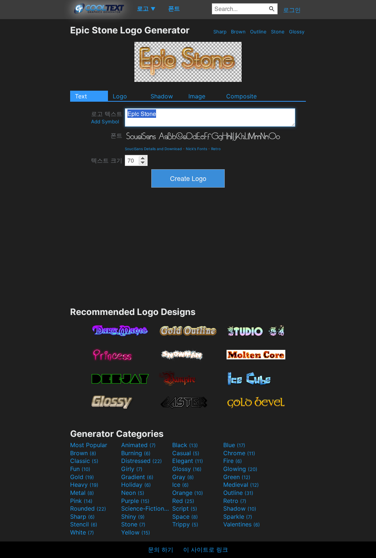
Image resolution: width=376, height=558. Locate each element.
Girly (131, 468)
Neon (132, 492)
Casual (185, 453)
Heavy (84, 484)
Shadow (162, 96)
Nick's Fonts (196, 148)
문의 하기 (160, 549)
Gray (183, 477)
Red (183, 500)
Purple (135, 500)
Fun (80, 468)
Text (81, 96)
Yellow (135, 532)
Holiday (136, 484)
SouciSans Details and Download (153, 148)
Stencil (83, 524)
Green (236, 477)
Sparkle (237, 516)
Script (184, 508)
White (82, 532)
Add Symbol (105, 121)
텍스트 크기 (106, 160)
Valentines (241, 524)
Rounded (88, 508)
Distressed (141, 460)
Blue (234, 445)
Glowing (240, 468)
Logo (120, 96)
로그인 (292, 10)
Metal (82, 492)
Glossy (297, 32)
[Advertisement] (35, 135)
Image (196, 96)
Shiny (133, 516)
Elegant (187, 460)
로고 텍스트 (106, 117)
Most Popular (88, 445)
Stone (278, 32)
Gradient (137, 477)
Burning (136, 453)
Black (185, 445)
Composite (241, 96)
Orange (187, 492)
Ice (180, 484)
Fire (232, 460)
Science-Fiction (145, 508)
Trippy (185, 524)
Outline (258, 32)
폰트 (116, 135)
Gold (82, 477)
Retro (216, 148)
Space (185, 516)
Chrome (239, 453)
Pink (81, 500)
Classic (84, 460)
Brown (238, 32)
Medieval (241, 484)
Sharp (220, 32)
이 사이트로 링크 (205, 549)
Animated (138, 445)
